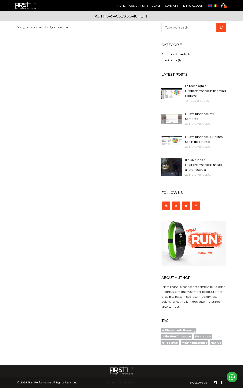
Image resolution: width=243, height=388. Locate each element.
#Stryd (216, 342)
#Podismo (170, 342)
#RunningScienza (194, 342)
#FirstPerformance (176, 336)
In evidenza (169, 60)
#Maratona (203, 336)
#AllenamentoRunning (178, 330)
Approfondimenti (173, 54)
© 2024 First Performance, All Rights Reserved (47, 382)
